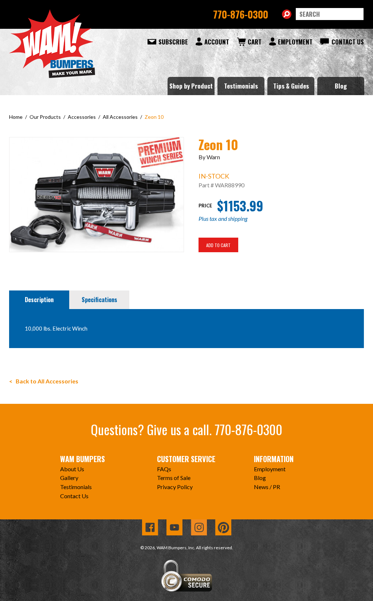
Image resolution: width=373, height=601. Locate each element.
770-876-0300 (240, 14)
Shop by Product (191, 85)
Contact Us (347, 42)
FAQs (164, 468)
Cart (255, 42)
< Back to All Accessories (43, 381)
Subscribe (173, 42)
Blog (341, 85)
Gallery (69, 477)
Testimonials (241, 85)
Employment (295, 42)
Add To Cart (218, 245)
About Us (72, 468)
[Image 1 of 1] (96, 194)
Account (216, 42)
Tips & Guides (291, 85)
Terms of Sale (174, 477)
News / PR (267, 486)
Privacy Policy (175, 486)
